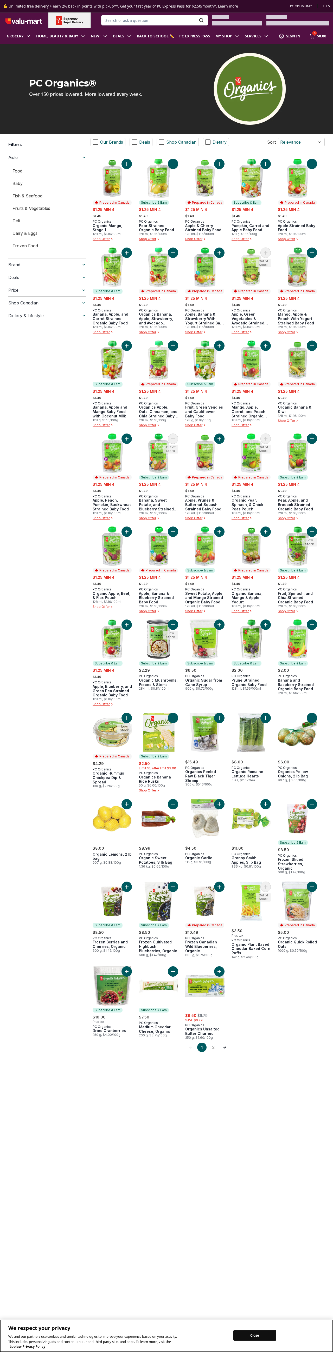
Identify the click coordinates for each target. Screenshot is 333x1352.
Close (254, 1335)
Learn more (228, 6)
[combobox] (154, 20)
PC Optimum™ (301, 6)
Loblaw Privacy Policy (27, 1346)
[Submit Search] (201, 20)
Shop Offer (101, 239)
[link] (190, 1047)
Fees (326, 6)
